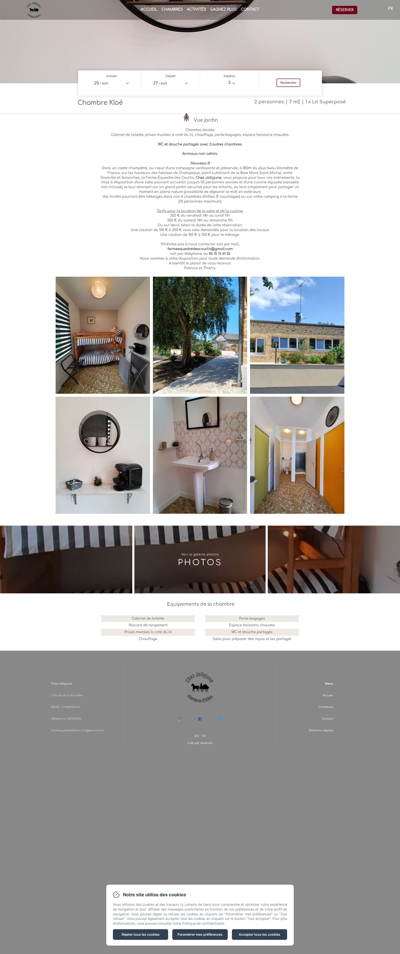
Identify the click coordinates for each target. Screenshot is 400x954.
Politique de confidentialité (203, 923)
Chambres (172, 9)
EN (197, 736)
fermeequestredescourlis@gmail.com (77, 730)
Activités (196, 9)
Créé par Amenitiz (199, 743)
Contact (250, 9)
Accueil (149, 9)
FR (203, 736)
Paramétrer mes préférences (200, 934)
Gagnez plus (223, 9)
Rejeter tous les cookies (141, 934)
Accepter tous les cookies (259, 934)
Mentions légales (321, 730)
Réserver (345, 10)
